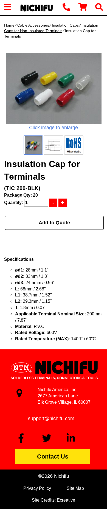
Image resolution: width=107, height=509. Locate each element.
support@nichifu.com (51, 418)
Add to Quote (54, 222)
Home (9, 25)
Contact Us (52, 456)
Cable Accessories (33, 25)
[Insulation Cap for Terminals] (53, 89)
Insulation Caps (65, 25)
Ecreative (66, 500)
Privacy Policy (37, 488)
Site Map (75, 488)
